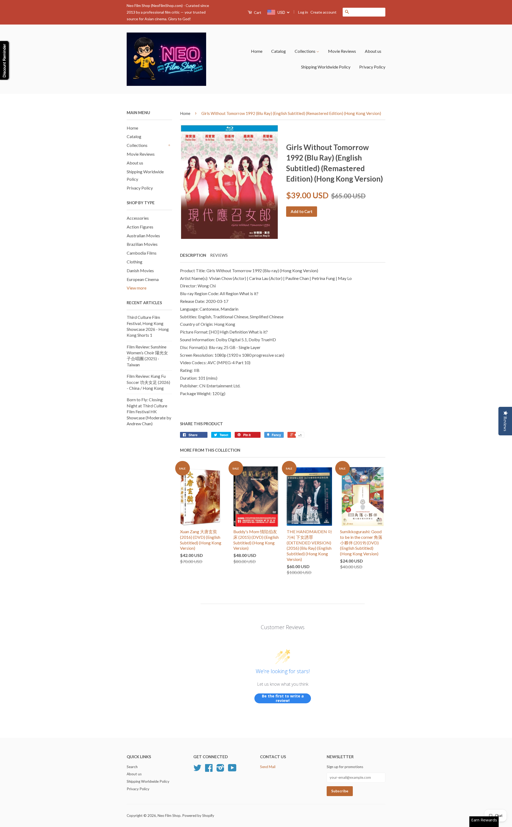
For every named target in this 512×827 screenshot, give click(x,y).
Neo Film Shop (169, 815)
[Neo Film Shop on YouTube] (232, 770)
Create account (323, 12)
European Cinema (143, 279)
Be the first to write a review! (283, 698)
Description (193, 255)
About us (373, 51)
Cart (257, 12)
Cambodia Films (142, 252)
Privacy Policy (372, 66)
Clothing (134, 261)
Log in (303, 12)
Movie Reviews (342, 51)
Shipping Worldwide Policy (325, 66)
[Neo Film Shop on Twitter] (197, 770)
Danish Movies (140, 270)
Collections (305, 51)
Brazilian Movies (142, 244)
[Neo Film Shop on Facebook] (209, 770)
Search (132, 767)
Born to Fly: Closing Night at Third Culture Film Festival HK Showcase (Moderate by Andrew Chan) (149, 411)
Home (256, 51)
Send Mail (267, 767)
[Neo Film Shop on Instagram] (220, 770)
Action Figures (140, 226)
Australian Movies (143, 235)
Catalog (278, 51)
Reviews (219, 255)
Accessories (138, 217)
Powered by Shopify (198, 815)
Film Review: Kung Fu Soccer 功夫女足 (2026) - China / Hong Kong (148, 382)
